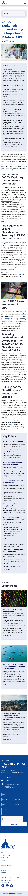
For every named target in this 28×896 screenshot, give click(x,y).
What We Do (4, 857)
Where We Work (5, 855)
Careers (3, 872)
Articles (3, 870)
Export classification (6, 242)
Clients (3, 860)
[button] (25, 3)
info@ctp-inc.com (9, 781)
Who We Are (4, 853)
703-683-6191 (8, 777)
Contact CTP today (17, 274)
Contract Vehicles (6, 868)
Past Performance (6, 865)
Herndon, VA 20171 (6, 880)
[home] (4, 2)
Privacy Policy (19, 893)
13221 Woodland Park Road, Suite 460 (11, 878)
